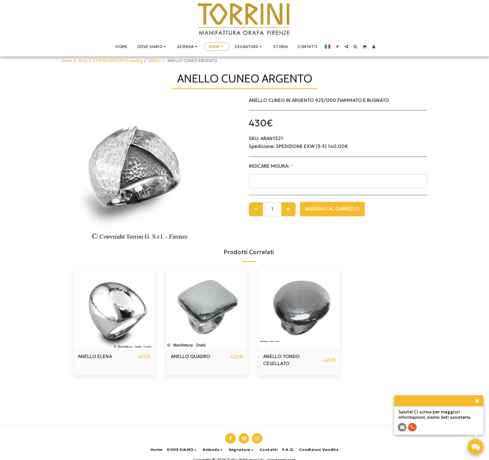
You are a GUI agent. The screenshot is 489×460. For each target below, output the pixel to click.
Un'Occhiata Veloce (114, 346)
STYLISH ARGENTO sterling (118, 60)
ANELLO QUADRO (190, 356)
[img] (114, 308)
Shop (83, 60)
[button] (152, 46)
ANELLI (155, 60)
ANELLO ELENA (95, 356)
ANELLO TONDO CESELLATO (281, 360)
